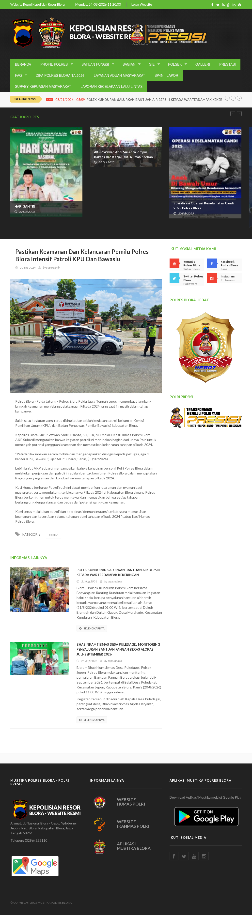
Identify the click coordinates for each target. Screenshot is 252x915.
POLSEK (173, 64)
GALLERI (202, 64)
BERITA (53, 534)
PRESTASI (227, 64)
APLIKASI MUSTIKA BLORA (134, 846)
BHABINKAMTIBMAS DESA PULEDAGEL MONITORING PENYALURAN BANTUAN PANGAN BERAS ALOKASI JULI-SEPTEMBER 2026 (118, 649)
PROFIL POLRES (52, 64)
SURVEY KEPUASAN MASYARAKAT (43, 86)
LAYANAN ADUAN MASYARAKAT (119, 75)
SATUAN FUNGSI (93, 64)
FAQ (17, 75)
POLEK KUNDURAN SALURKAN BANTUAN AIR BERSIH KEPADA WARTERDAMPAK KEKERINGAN (159, 100)
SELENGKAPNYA (94, 628)
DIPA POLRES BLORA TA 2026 (60, 75)
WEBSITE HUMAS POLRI (131, 801)
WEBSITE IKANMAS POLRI (133, 824)
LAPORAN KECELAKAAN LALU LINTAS (111, 86)
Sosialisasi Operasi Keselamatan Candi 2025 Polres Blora (124, 205)
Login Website (141, 4)
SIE (150, 64)
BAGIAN (127, 64)
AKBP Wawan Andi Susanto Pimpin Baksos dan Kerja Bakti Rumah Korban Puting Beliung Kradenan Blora (44, 157)
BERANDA (23, 64)
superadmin (53, 267)
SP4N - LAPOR (166, 75)
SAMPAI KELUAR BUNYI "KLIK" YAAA (201, 218)
